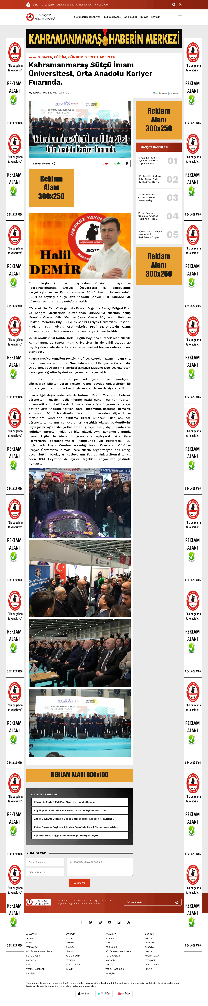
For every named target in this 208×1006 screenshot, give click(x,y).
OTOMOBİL (71, 960)
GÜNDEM (75, 57)
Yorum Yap (80, 883)
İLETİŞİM (155, 17)
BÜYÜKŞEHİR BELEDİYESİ (87, 17)
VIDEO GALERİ (73, 964)
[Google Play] (104, 994)
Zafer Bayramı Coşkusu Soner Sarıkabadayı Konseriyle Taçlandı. (74, 818)
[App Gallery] (124, 994)
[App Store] (83, 994)
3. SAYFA (45, 57)
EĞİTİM (60, 57)
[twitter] (90, 922)
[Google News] (165, 93)
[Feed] (128, 922)
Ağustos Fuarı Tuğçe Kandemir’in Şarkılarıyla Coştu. (66, 835)
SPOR (29, 942)
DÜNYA (69, 951)
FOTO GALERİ (33, 956)
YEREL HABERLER (100, 57)
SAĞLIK (30, 964)
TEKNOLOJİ (32, 947)
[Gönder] (178, 902)
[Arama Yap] (172, 4)
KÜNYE (144, 17)
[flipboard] (119, 922)
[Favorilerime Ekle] (127, 163)
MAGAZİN (31, 960)
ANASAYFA (31, 934)
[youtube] (109, 922)
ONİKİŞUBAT (130, 17)
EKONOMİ (70, 942)
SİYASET (30, 938)
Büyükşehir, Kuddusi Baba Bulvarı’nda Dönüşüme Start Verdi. (72, 810)
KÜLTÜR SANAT (74, 956)
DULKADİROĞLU (112, 17)
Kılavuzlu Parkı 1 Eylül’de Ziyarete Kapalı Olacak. (64, 802)
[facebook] (81, 922)
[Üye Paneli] (179, 4)
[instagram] (100, 922)
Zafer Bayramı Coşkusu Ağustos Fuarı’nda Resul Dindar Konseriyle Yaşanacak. (75, 827)
